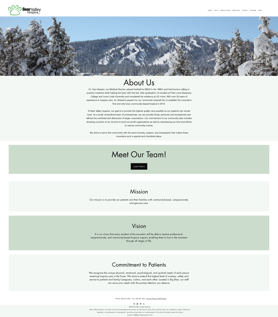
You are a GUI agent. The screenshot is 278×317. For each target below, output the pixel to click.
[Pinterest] (141, 304)
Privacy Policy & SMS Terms (156, 299)
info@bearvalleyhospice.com (143, 315)
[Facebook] (134, 304)
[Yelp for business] (144, 304)
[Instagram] (137, 304)
